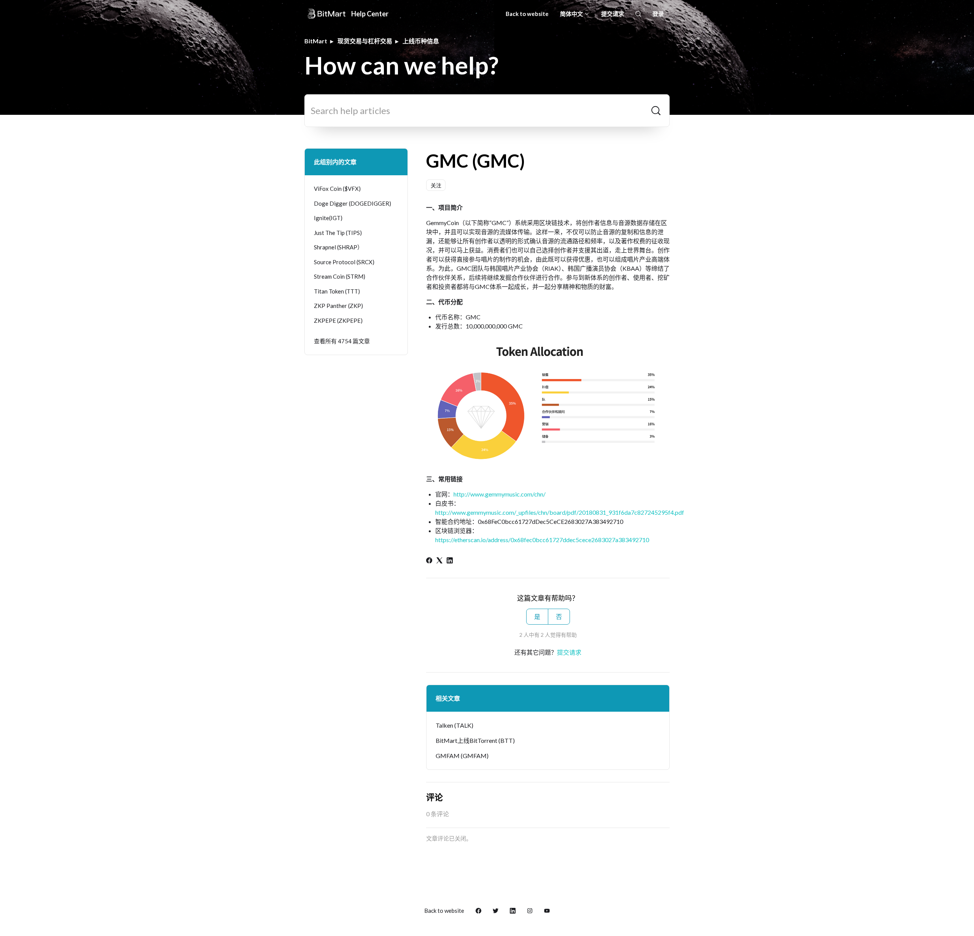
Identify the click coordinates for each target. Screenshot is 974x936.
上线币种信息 (421, 40)
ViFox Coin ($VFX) (337, 188)
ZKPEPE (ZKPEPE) (338, 320)
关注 (436, 185)
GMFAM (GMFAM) (462, 755)
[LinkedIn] (450, 561)
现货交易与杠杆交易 (364, 40)
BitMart (315, 40)
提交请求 (612, 13)
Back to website (527, 13)
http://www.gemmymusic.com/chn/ (500, 494)
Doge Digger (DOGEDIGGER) (352, 203)
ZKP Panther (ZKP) (338, 305)
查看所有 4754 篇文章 (342, 341)
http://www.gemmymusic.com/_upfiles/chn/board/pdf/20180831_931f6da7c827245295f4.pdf (559, 512)
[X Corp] (439, 561)
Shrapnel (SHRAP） (338, 247)
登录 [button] (658, 13)
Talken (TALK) (454, 725)
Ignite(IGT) (328, 217)
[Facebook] (429, 561)
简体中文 (572, 13)
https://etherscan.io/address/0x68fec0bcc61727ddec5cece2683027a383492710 (542, 539)
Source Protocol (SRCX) (344, 262)
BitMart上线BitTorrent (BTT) (475, 740)
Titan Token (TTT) (337, 291)
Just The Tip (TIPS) (338, 232)
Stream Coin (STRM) (339, 276)
